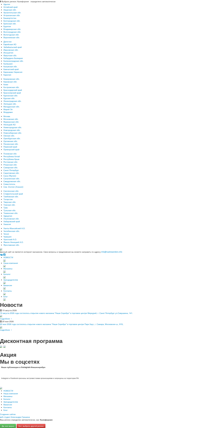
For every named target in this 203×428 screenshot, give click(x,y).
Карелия (7, 74)
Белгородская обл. (11, 20)
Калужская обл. (10, 66)
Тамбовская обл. (11, 196)
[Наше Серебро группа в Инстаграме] (4, 254)
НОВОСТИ (8, 257)
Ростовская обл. (10, 161)
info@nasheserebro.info (111, 251)
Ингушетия (8, 52)
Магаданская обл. (11, 106)
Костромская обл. (11, 87)
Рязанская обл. (10, 164)
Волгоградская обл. (12, 31)
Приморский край (11, 149)
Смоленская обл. (11, 191)
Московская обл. (10, 119)
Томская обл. (9, 204)
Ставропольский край (13, 193)
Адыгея (6, 4)
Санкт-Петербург (11, 170)
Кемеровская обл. (11, 78)
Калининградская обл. (13, 60)
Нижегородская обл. (12, 127)
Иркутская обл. (10, 55)
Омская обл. (9, 135)
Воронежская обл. (11, 37)
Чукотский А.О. (10, 239)
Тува (5, 207)
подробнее (5, 318)
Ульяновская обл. (11, 218)
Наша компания (10, 263)
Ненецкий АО (9, 124)
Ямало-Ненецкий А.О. (13, 242)
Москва (6, 116)
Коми (5, 84)
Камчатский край (11, 69)
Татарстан (8, 199)
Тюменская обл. (10, 213)
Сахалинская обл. (11, 178)
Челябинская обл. (11, 231)
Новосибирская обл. (12, 132)
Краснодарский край (12, 90)
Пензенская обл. (10, 143)
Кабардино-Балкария (13, 58)
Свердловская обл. (12, 181)
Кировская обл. (10, 81)
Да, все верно (8, 426)
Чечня (6, 233)
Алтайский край (10, 7)
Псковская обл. (10, 153)
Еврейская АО (9, 44)
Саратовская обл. (11, 173)
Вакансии (7, 285)
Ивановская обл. (10, 49)
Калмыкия (8, 63)
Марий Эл (8, 109)
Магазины (7, 268)
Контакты (7, 290)
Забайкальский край (12, 47)
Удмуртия (7, 215)
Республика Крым (11, 159)
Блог (5, 296)
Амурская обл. (9, 9)
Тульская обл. (9, 210)
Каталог (6, 274)
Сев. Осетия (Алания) (13, 186)
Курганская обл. (10, 95)
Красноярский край (12, 92)
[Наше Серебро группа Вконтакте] (1, 254)
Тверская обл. (9, 202)
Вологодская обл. (11, 34)
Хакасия (7, 224)
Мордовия (8, 112)
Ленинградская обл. (12, 101)
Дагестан (7, 41)
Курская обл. (9, 98)
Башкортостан (9, 18)
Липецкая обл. (9, 103)
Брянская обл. (9, 23)
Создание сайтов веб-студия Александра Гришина (15, 415)
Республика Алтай (11, 156)
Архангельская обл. (12, 12)
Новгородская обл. (11, 130)
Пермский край (10, 146)
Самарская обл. (10, 167)
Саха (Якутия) (9, 175)
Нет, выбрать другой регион (31, 426)
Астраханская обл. (11, 15)
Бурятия (7, 26)
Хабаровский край (11, 221)
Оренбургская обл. (11, 138)
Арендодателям (10, 279)
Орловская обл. (10, 141)
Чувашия (7, 236)
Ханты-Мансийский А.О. (14, 228)
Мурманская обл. (11, 121)
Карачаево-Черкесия (12, 72)
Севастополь (9, 184)
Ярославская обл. (11, 244)
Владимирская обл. (12, 29)
